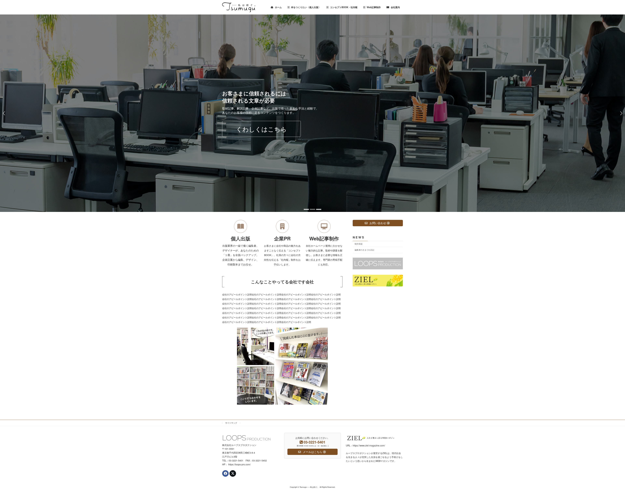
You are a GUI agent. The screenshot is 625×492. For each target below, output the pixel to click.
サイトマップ (231, 422)
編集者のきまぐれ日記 (364, 249)
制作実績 (358, 243)
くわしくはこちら (261, 130)
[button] (306, 209)
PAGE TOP (608, 474)
